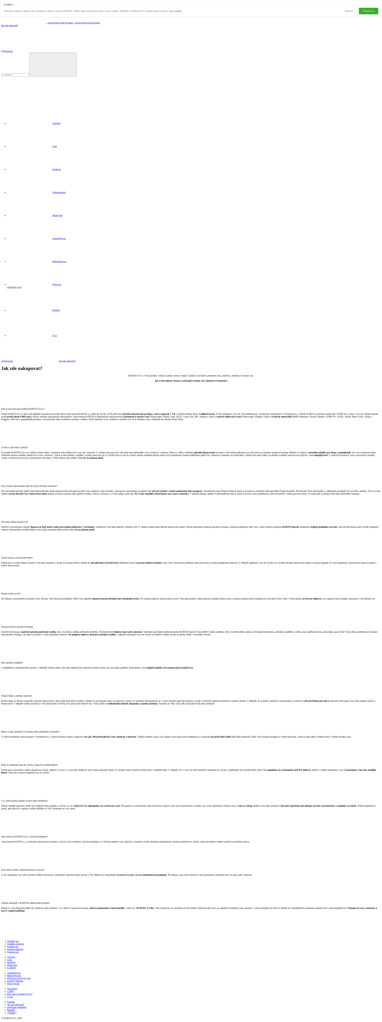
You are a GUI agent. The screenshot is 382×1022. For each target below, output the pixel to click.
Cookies (11, 1013)
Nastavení (349, 11)
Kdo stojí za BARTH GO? (20, 994)
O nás (10, 997)
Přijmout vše (368, 11)
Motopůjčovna (14, 975)
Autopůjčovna (14, 973)
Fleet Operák (13, 983)
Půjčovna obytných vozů (19, 978)
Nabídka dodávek (15, 944)
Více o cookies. (175, 11)
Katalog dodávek (15, 949)
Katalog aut (12, 946)
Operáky (11, 957)
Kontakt (11, 1002)
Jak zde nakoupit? (9, 25)
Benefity (11, 1010)
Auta (9, 959)
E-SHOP (11, 968)
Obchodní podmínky (17, 1007)
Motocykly (12, 965)
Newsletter (12, 988)
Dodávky (11, 962)
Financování (13, 952)
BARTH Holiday (15, 981)
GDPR (10, 991)
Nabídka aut (13, 941)
